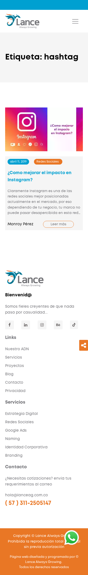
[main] (22, 21)
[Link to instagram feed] (42, 324)
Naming (12, 439)
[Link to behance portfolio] (58, 324)
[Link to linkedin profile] (25, 324)
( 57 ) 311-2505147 (28, 503)
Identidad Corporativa (26, 447)
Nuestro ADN (17, 349)
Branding (13, 455)
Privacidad (15, 391)
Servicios (13, 357)
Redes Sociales (47, 161)
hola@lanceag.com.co (26, 495)
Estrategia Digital (21, 414)
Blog (9, 374)
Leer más (58, 224)
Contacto (14, 382)
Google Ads (16, 430)
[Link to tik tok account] (74, 324)
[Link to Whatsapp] (71, 537)
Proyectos (14, 366)
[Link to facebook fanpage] (9, 324)
